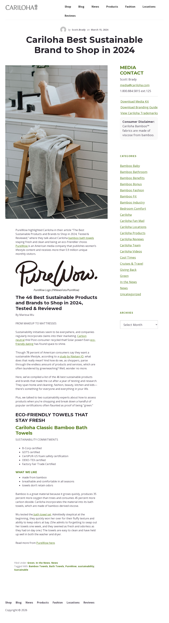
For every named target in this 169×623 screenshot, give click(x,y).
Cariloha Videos (131, 251)
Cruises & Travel (131, 264)
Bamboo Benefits (132, 178)
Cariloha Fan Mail (132, 221)
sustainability (86, 566)
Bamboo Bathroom (133, 172)
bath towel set (42, 514)
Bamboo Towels (38, 566)
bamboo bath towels (81, 238)
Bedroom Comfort (133, 209)
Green (30, 562)
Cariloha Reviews (132, 239)
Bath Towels (56, 566)
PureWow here (45, 543)
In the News (43, 562)
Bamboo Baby (130, 166)
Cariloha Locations (133, 227)
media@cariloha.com (135, 85)
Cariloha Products (132, 233)
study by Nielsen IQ (72, 356)
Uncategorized (130, 294)
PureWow (22, 246)
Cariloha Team (130, 245)
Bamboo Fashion (132, 190)
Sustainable (21, 569)
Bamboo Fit (128, 196)
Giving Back (128, 270)
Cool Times (128, 257)
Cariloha (126, 215)
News (54, 562)
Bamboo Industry (132, 202)
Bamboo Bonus (131, 184)
